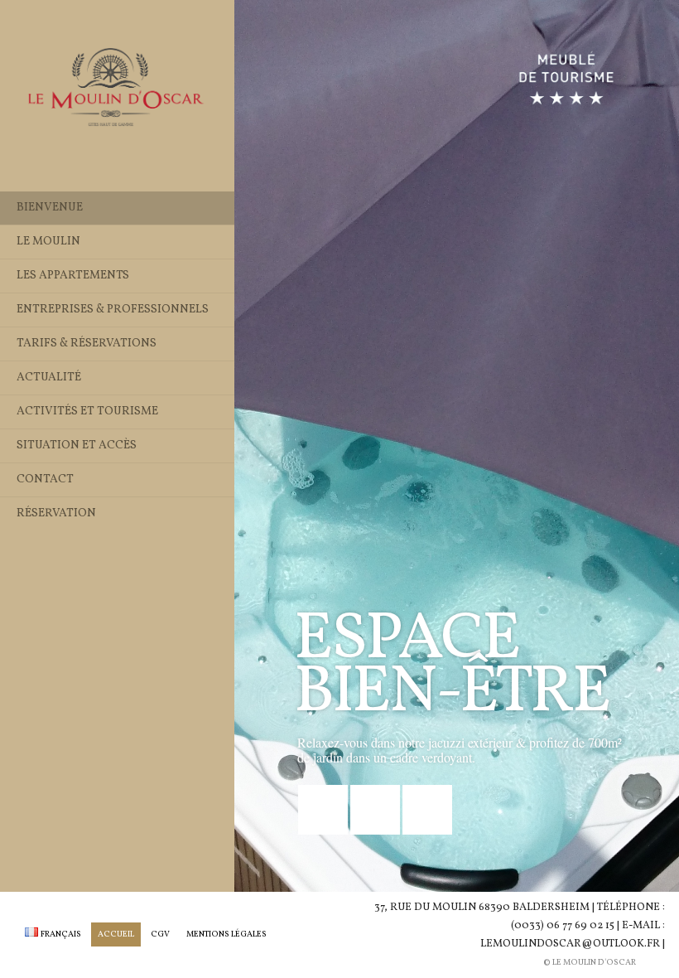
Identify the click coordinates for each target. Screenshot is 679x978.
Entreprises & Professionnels (113, 309)
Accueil (116, 934)
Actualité (49, 377)
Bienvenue (50, 207)
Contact (45, 479)
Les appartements (73, 275)
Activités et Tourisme (87, 411)
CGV (160, 934)
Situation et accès (77, 445)
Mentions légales (226, 934)
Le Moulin (48, 241)
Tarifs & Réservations (87, 343)
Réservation (56, 513)
